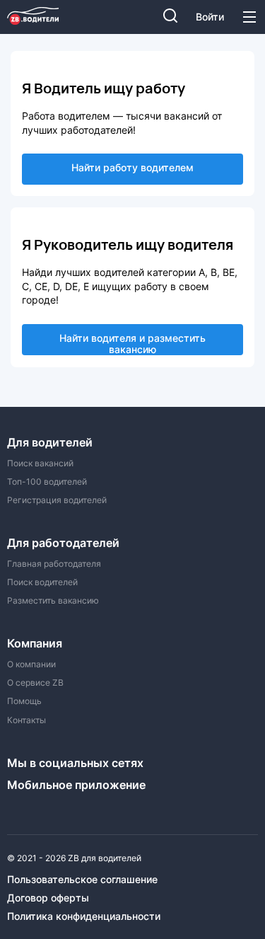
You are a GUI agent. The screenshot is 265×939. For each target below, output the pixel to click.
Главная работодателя (54, 564)
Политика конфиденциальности (83, 916)
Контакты (26, 720)
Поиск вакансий (40, 463)
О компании (31, 664)
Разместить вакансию (53, 601)
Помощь (24, 701)
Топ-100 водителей (47, 482)
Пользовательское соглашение (82, 879)
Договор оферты (48, 898)
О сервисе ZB (35, 683)
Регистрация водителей (57, 500)
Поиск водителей (42, 582)
